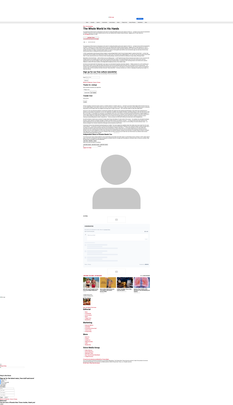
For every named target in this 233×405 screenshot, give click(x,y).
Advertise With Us (89, 325)
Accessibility (96, 359)
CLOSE (85, 102)
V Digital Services (89, 356)
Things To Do (124, 22)
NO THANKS (93, 92)
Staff (86, 343)
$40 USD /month (104, 144)
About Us (87, 337)
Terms (94, 82)
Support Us (139, 18)
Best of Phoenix (132, 22)
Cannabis (92, 22)
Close (1, 404)
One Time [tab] (86, 140)
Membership (88, 344)
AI (99, 359)
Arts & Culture (112, 22)
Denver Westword (89, 351)
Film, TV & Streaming (88, 26)
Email (84, 77)
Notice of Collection (87, 82)
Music (118, 22)
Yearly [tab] (95, 140)
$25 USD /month (95, 144)
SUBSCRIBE (86, 92)
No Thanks (2, 386)
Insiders (2, 381)
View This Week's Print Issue (89, 307)
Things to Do (4, 379)
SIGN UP (86, 80)
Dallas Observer (88, 350)
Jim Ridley (86, 34)
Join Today (2, 385)
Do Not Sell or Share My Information (91, 363)
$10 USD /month (87, 144)
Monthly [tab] (90, 140)
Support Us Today (87, 147)
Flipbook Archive (89, 341)
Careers (87, 338)
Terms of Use (88, 330)
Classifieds (87, 326)
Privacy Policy (88, 331)
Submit (6, 397)
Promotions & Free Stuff (91, 328)
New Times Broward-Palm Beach (92, 355)
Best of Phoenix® (5, 382)
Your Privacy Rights (104, 359)
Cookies (91, 359)
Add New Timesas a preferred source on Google (91, 38)
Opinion (98, 22)
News (87, 22)
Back (1, 397)
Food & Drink (104, 22)
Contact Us (87, 340)
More (146, 22)
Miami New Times (89, 353)
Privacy (98, 82)
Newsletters (140, 22)
